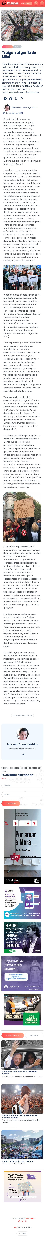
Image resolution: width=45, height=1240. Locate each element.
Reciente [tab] (34, 1035)
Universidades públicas (22, 715)
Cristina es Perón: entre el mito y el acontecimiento (19, 1116)
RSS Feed (30, 1218)
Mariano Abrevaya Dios (25, 108)
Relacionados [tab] (12, 1035)
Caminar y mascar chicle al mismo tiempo (19, 1072)
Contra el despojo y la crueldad (18, 1161)
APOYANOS (27, 3)
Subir (24, 1233)
